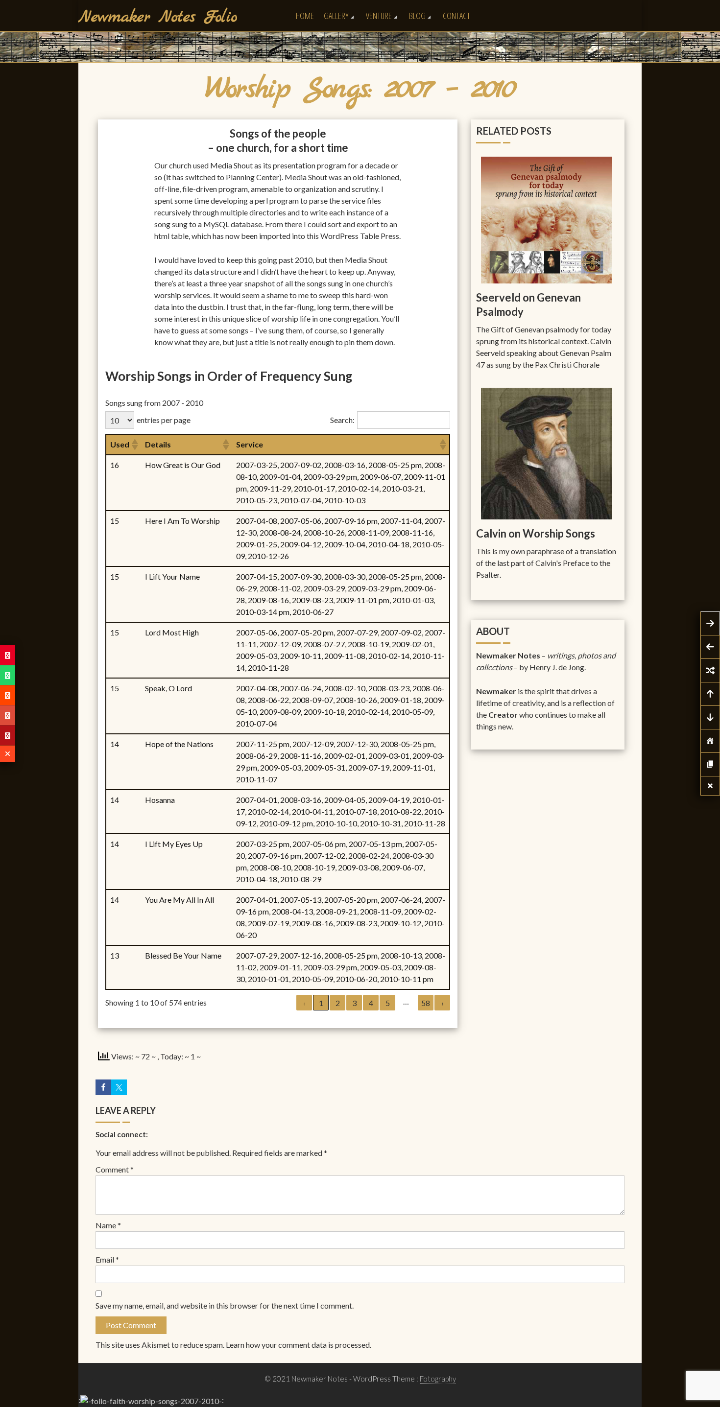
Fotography (438, 1378)
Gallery (336, 16)
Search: (342, 419)
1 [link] (321, 1003)
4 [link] (371, 1003)
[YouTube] (7, 736)
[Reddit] (7, 695)
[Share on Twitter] (119, 1087)
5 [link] (387, 1003)
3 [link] (354, 1003)
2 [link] (338, 1003)
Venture (379, 16)
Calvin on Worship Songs (535, 533)
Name (108, 1225)
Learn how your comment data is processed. (298, 1344)
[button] (134, 444)
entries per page (164, 419)
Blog (417, 16)
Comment (115, 1169)
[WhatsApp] (7, 675)
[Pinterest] (7, 655)
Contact (456, 16)
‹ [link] (304, 1003)
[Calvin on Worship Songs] (546, 452)
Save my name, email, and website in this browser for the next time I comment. (225, 1305)
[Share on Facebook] (103, 1087)
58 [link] (425, 1003)
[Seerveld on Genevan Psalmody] (546, 219)
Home (305, 16)
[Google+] (7, 715)
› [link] (442, 1003)
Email (107, 1259)
